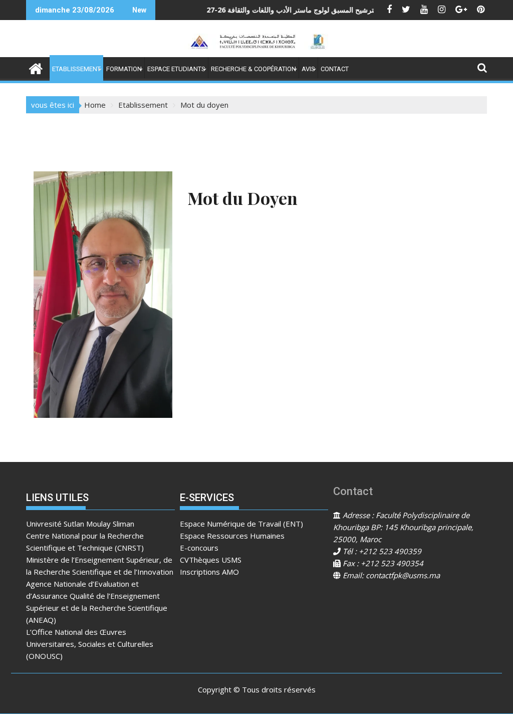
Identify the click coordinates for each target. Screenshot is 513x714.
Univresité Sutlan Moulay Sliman (80, 524)
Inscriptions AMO (209, 572)
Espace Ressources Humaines (232, 536)
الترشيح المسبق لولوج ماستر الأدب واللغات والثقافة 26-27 (270, 10)
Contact (335, 69)
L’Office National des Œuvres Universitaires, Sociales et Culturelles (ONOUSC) (89, 644)
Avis (308, 69)
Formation (124, 69)
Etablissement (76, 69)
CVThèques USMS (210, 560)
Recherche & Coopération (253, 69)
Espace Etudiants (176, 69)
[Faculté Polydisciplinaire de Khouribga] (36, 67)
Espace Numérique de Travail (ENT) (241, 524)
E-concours (199, 548)
